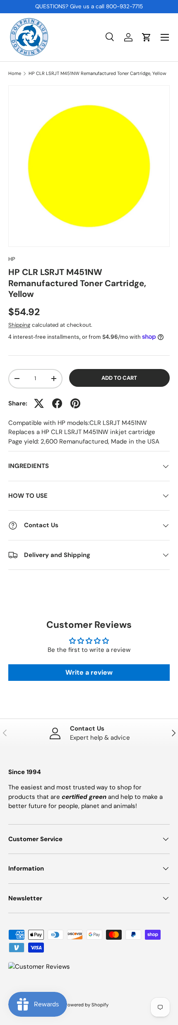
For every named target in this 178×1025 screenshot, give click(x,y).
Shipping (19, 324)
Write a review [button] (89, 672)
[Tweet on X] (39, 403)
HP (11, 259)
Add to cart (119, 377)
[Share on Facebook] (57, 403)
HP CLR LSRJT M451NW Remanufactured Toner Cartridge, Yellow (97, 73)
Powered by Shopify (86, 1005)
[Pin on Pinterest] (75, 403)
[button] (146, 37)
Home (14, 73)
